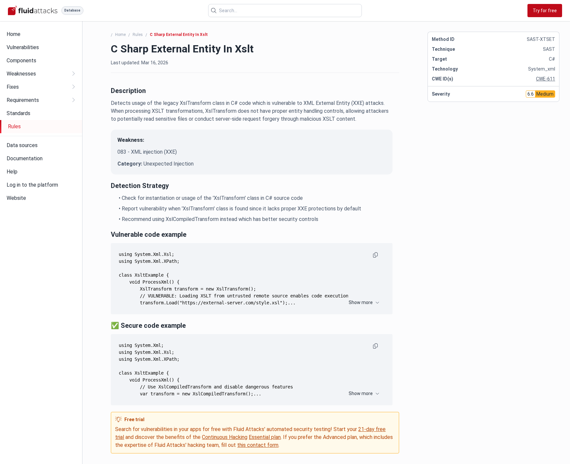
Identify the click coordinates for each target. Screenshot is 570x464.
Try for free (545, 10)
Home (120, 34)
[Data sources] (41, 145)
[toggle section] (73, 73)
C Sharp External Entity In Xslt (179, 34)
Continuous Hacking (224, 437)
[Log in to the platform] (41, 185)
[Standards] (41, 113)
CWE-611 (545, 78)
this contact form (257, 445)
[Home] (41, 34)
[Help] (41, 171)
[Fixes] (41, 87)
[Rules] (41, 126)
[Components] (41, 60)
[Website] (41, 198)
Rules (138, 34)
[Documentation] (41, 158)
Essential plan (265, 437)
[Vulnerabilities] (41, 47)
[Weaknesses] (41, 73)
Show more (361, 302)
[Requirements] (41, 100)
